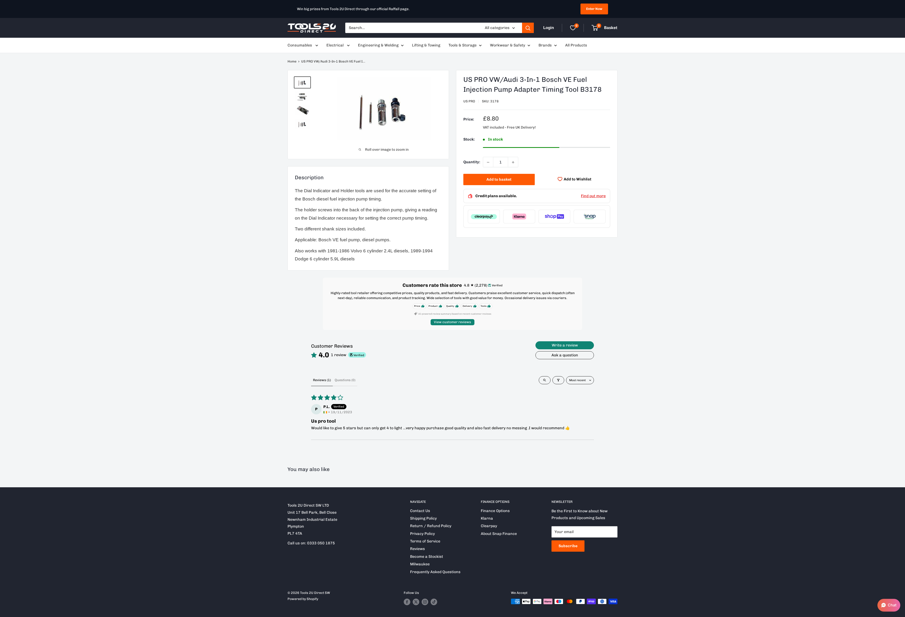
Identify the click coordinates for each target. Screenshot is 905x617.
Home (292, 61)
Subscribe (568, 546)
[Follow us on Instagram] (425, 602)
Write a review (565, 345)
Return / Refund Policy (430, 526)
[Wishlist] (573, 27)
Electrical (335, 45)
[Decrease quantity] (488, 162)
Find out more (593, 196)
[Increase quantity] (513, 162)
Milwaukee (420, 564)
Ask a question (564, 355)
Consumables (300, 45)
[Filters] (558, 380)
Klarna (487, 518)
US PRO (469, 101)
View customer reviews (452, 322)
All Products (576, 45)
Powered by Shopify (303, 599)
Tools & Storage (462, 45)
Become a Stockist (426, 556)
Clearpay (489, 526)
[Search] (528, 28)
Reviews (417, 548)
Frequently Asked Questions (435, 572)
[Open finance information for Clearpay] (484, 216)
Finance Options (495, 511)
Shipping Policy (423, 518)
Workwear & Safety (507, 45)
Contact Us (420, 511)
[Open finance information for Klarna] (519, 216)
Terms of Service (425, 541)
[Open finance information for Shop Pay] (555, 216)
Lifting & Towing (426, 45)
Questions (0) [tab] (345, 380)
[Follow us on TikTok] (434, 602)
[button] (888, 605)
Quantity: (471, 162)
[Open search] (545, 380)
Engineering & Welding (378, 45)
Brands (545, 45)
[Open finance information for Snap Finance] (590, 216)
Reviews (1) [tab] (322, 380)
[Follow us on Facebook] (407, 602)
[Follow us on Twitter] (416, 602)
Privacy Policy (422, 533)
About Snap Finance (499, 533)
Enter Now (594, 9)
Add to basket (498, 179)
